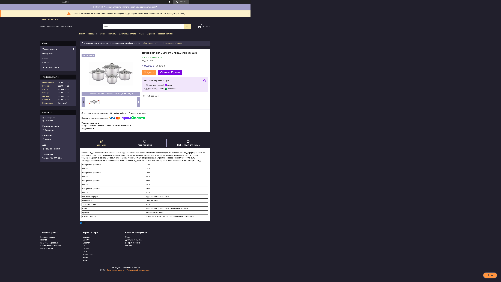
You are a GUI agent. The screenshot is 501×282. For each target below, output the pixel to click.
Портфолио (47, 53)
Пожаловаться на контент (116, 270)
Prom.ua (137, 268)
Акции (141, 34)
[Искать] (187, 26)
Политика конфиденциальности (138, 270)
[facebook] (81, 224)
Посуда (104, 43)
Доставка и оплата (127, 34)
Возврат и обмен (165, 34)
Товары (91, 34)
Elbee (85, 246)
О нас (102, 34)
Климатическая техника (50, 246)
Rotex (85, 260)
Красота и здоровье (49, 243)
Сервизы (151, 34)
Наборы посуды (133, 43)
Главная (81, 34)
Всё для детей (46, 249)
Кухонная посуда (117, 43)
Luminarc (86, 237)
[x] (83, 224)
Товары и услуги (92, 43)
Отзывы (45, 62)
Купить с (166, 72)
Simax (85, 257)
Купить (150, 72)
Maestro (86, 240)
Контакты (112, 34)
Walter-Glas (88, 255)
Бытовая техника (47, 237)
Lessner (86, 243)
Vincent (86, 249)
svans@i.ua (50, 118)
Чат (492, 275)
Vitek (85, 252)
